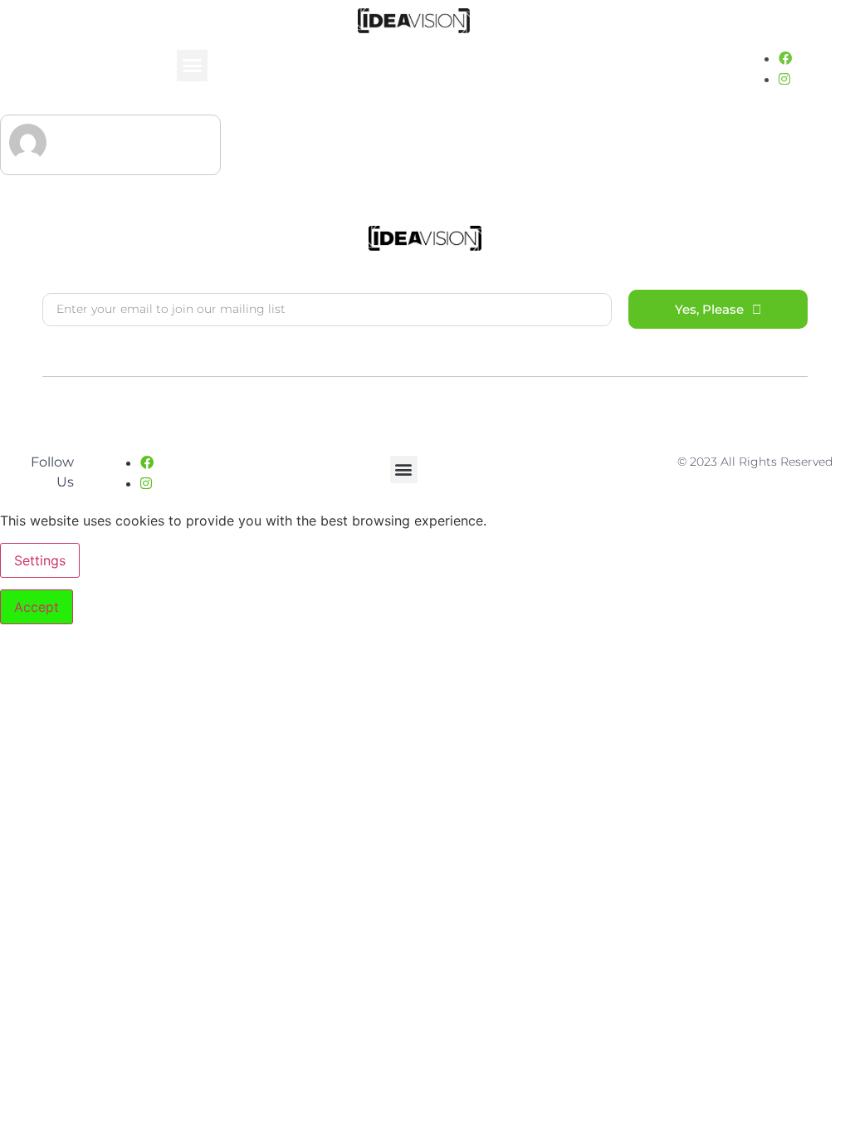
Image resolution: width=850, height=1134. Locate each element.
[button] (192, 65)
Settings (40, 560)
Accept (36, 607)
